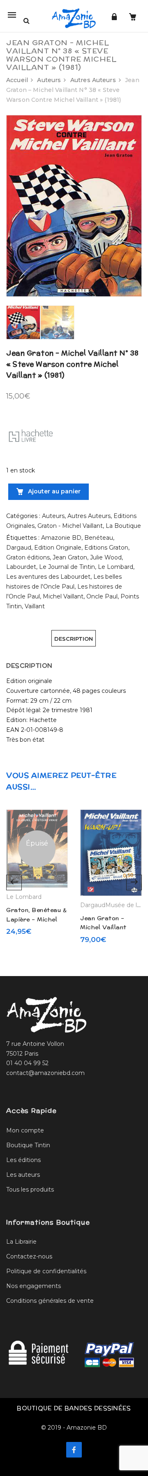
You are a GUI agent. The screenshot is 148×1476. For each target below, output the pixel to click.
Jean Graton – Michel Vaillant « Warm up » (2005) (111, 927)
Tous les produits (30, 1189)
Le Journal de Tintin (67, 567)
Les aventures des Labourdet (48, 576)
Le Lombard (115, 567)
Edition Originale (57, 547)
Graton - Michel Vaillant (70, 525)
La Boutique (123, 525)
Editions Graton (106, 547)
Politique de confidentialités (46, 1271)
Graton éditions (28, 557)
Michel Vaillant (63, 596)
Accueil (17, 80)
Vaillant (35, 606)
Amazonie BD (61, 537)
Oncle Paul (102, 596)
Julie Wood (106, 557)
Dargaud (18, 547)
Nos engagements (33, 1286)
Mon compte (25, 1130)
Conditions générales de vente (50, 1300)
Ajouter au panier (53, 491)
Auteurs (49, 80)
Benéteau (98, 537)
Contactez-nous (29, 1256)
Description (73, 638)
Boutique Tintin (28, 1145)
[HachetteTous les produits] (31, 434)
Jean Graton (70, 557)
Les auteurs (23, 1174)
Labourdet (21, 567)
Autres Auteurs (93, 80)
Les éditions (23, 1160)
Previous (14, 882)
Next (134, 882)
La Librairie (21, 1241)
